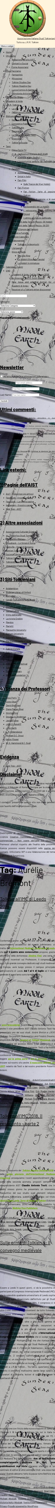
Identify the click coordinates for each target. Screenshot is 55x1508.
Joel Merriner (47, 1095)
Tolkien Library (13, 660)
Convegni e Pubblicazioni (24, 123)
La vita (15, 108)
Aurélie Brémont (17, 1087)
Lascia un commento (20, 1106)
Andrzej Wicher (35, 1083)
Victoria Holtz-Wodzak (26, 1102)
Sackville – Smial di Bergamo (19, 546)
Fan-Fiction (23, 187)
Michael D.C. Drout (15, 735)
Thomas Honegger (39, 1229)
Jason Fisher (12, 720)
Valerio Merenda (20, 451)
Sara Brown (48, 1098)
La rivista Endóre (14, 618)
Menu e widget (7, 46)
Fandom (16, 168)
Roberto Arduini (30, 1079)
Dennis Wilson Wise (10, 1091)
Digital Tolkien (13, 603)
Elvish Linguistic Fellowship (19, 607)
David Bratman (13, 705)
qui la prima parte (18, 1058)
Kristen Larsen (38, 1494)
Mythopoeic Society (15, 539)
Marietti (9, 626)
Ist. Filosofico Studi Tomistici (20, 535)
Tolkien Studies (13, 667)
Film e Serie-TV (19, 150)
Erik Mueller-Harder (45, 1091)
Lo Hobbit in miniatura (28, 263)
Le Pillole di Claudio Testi (24, 135)
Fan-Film (22, 180)
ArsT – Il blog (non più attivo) (19, 493)
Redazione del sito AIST (23, 59)
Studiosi (44, 1487)
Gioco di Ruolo (19, 251)
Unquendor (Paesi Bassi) (18, 565)
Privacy (3, 1506)
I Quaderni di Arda (14, 101)
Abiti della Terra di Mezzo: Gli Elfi (33, 225)
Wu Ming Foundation (16, 675)
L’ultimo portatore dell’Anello (37, 217)
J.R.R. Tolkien (12, 104)
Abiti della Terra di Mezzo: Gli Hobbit (35, 221)
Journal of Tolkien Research (35, 1039)
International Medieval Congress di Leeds (32, 948)
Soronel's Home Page (16, 637)
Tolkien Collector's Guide (18, 644)
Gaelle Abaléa (7, 1095)
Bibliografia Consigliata (17, 116)
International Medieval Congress (26, 1225)
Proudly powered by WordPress (23, 1506)
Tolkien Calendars (20, 236)
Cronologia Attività (21, 93)
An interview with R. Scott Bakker (28, 278)
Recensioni (17, 131)
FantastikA (17, 74)
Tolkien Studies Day (21, 82)
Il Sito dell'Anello (13, 614)
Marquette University (16, 629)
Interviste (16, 138)
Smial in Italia (24, 176)
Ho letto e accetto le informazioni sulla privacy (26, 376)
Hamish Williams (24, 1095)
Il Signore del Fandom (28, 229)
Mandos (9, 622)
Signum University (15, 633)
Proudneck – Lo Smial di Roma (20, 543)
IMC (37, 1095)
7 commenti (41, 1502)
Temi (8, 146)
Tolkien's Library (14, 671)
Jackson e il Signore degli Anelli (33, 153)
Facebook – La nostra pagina (20, 501)
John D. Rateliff (13, 724)
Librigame (17, 248)
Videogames (18, 240)
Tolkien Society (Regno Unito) (20, 558)
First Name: (6, 388)
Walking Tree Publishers (24, 1208)
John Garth (11, 728)
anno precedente (11, 1024)
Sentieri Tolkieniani (15, 550)
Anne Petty (11, 697)
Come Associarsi (20, 67)
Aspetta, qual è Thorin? (29, 157)
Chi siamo (11, 55)
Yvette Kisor (29, 1502)
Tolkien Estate (13, 648)
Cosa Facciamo (13, 71)
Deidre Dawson (46, 1087)
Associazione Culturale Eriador (21, 531)
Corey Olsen (11, 701)
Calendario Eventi (14, 266)
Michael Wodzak (8, 1498)
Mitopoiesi (17, 78)
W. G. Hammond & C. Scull (18, 743)
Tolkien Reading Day (21, 86)
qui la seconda (38, 1058)
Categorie (5, 301)
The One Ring (24, 255)
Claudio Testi (7, 1494)
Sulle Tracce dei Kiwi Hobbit (36, 184)
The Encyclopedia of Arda (18, 641)
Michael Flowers (33, 1098)
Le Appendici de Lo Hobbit (36, 206)
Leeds (20, 1098)
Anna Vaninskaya (8, 1221)
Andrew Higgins (18, 1083)
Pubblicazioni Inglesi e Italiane (26, 112)
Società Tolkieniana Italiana (19, 554)
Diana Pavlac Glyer (15, 709)
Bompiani (10, 595)
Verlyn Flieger (12, 739)
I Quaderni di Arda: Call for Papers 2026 (30, 274)
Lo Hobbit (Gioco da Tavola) (31, 259)
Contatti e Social (20, 63)
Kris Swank (15, 1229)
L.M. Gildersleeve (14, 731)
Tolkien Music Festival (16, 663)
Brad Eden (32, 1087)
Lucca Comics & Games (23, 89)
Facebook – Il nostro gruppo (19, 497)
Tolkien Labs (18, 127)
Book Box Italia (20, 433)
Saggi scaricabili (20, 119)
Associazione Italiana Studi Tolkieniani (36, 38)
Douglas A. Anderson (16, 716)
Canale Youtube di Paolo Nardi (20, 599)
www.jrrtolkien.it (8, 783)
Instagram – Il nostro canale (19, 505)
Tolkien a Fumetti (20, 232)
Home (9, 52)
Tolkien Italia (12, 656)
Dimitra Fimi (12, 713)
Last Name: (6, 394)
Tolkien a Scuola (19, 142)
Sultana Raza (6, 1102)
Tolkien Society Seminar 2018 (37, 1170)
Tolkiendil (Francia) (15, 561)
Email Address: (7, 382)
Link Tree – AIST (13, 509)
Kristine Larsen (8, 1098)
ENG (8, 270)
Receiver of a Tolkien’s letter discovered (31, 289)
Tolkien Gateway (14, 652)
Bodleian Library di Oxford (18, 592)
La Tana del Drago (14, 97)
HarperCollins (12, 611)
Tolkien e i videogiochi (28, 244)
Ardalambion (12, 588)
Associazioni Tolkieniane (30, 172)
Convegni (44, 1079)
